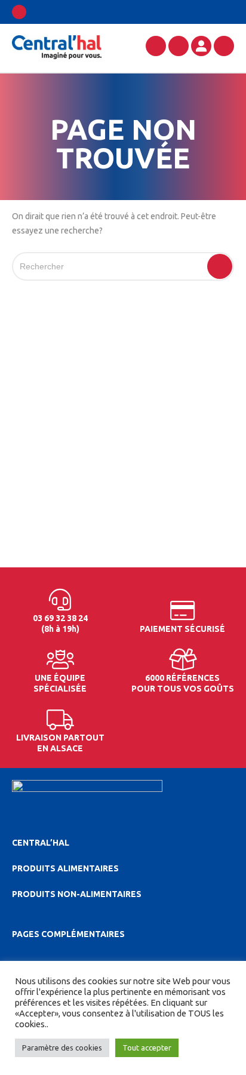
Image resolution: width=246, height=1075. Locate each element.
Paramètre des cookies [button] (62, 1047)
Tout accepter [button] (146, 1047)
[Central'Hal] (57, 46)
